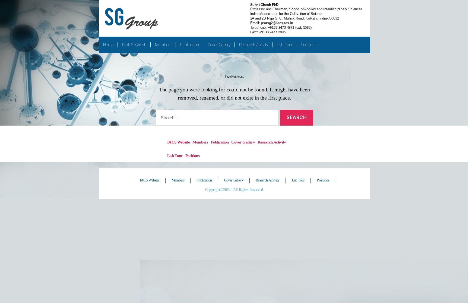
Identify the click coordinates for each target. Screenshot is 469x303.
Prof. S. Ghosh (134, 44)
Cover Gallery (219, 44)
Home (108, 44)
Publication (189, 44)
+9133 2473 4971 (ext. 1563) (289, 27)
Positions (308, 44)
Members (163, 44)
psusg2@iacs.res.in (276, 23)
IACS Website (178, 142)
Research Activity (253, 44)
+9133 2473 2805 (272, 32)
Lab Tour (285, 44)
